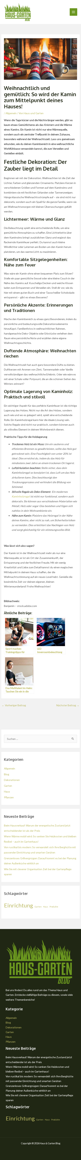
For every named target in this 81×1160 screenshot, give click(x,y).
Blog (6, 774)
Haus (7, 791)
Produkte (54, 906)
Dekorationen (12, 779)
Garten (8, 785)
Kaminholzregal (21, 496)
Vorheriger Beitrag (14, 705)
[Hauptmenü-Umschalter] (73, 12)
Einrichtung (18, 905)
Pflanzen (9, 797)
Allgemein (11, 113)
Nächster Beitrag (67, 705)
